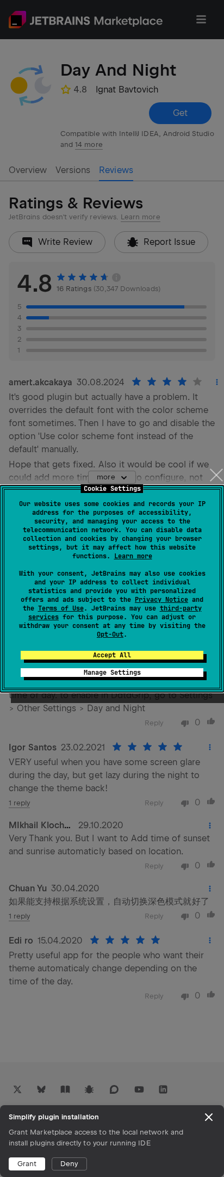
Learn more (133, 556)
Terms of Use (61, 608)
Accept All (112, 655)
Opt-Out (110, 634)
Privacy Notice (161, 599)
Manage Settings (112, 672)
